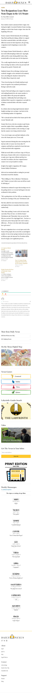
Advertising (4, 665)
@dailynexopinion (7, 489)
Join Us (3, 651)
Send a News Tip (5, 668)
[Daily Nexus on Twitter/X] (4, 640)
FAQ (2, 654)
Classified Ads (4, 670)
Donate (3, 678)
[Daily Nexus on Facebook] (2, 640)
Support (4, 675)
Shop (2, 681)
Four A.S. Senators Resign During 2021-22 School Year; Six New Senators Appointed (21, 262)
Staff (2, 649)
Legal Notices (4, 657)
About (3, 645)
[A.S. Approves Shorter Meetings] (8, 254)
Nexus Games (6, 371)
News (3, 7)
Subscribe (16, 456)
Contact (4, 662)
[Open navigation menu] (29, 2)
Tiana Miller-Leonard (8, 17)
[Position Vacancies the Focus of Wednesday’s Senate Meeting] (8, 275)
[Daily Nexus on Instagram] (6, 640)
